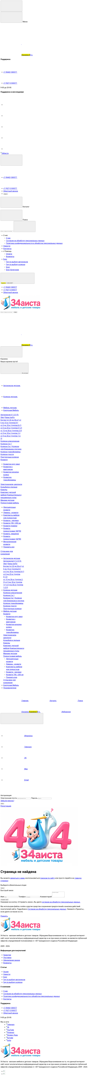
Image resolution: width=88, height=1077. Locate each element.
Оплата (9, 254)
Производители (9, 688)
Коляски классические (10, 441)
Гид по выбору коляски (15, 264)
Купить (2, 888)
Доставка (7, 958)
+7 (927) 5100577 (10, 83)
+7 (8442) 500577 (10, 72)
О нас (8, 238)
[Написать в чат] (22, 718)
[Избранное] (32, 334)
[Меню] (11, 6)
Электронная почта (9, 798)
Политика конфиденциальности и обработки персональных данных (34, 243)
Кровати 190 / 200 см (12, 523)
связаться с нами (17, 878)
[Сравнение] (11, 334)
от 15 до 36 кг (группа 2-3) (11, 431)
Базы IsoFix (10, 417)
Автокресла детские (11, 558)
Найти (15, 312)
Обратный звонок (10, 191)
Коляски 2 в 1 (6, 444)
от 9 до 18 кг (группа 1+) (10, 433)
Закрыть (5, 194)
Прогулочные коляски (10, 457)
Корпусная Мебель (11, 685)
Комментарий (46, 897)
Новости (6, 246)
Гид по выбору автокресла (17, 262)
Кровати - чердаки (11, 520)
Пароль (34, 798)
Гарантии (7, 955)
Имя (2, 897)
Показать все (8, 547)
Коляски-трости (7, 454)
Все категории (25, 373)
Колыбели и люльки (9, 487)
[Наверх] (11, 793)
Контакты (7, 249)
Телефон (22, 897)
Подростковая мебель (10, 503)
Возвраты (10, 256)
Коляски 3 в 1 (6, 446)
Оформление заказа (11, 960)
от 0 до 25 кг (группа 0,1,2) (11, 428)
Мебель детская (10, 611)
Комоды (4, 490)
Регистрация (6, 806)
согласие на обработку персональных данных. (61, 902)
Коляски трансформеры (11, 452)
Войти (2, 803)
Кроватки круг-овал (11, 464)
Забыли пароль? (7, 801)
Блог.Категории (12, 270)
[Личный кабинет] (11, 323)
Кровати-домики (10, 526)
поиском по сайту (47, 878)
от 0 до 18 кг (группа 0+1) (11, 425)
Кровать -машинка (11, 534)
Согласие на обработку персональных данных (25, 241)
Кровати (4, 460)
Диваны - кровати (10, 513)
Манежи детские (7, 500)
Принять (4, 916)
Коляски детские (10, 590)
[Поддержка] (11, 160)
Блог (5, 259)
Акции (6, 972)
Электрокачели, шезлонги (11, 484)
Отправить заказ (4, 899)
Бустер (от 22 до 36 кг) (10, 420)
